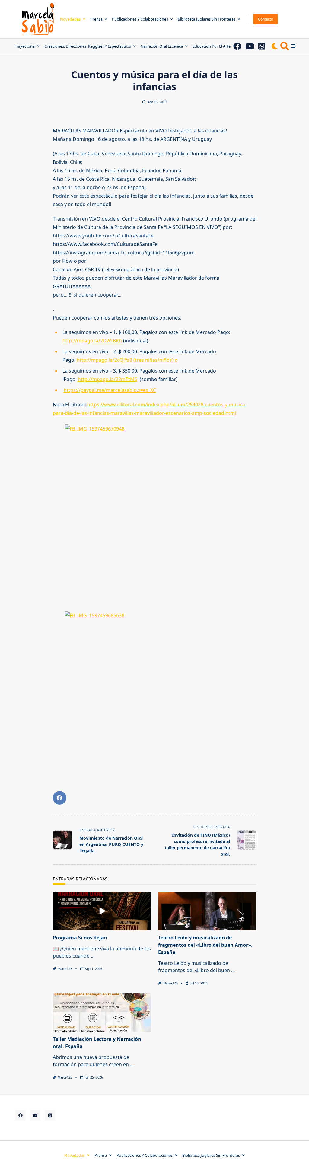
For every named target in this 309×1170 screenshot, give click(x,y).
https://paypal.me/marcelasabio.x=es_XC (110, 390)
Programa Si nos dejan (80, 937)
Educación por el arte (212, 46)
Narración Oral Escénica (162, 46)
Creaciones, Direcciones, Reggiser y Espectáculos (87, 46)
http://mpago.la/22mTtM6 (107, 379)
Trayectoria (25, 46)
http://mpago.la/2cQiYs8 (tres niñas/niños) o (127, 360)
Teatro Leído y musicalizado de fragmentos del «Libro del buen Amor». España (205, 944)
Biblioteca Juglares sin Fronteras (206, 19)
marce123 (65, 969)
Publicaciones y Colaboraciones (140, 19)
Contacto (265, 19)
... (92, 955)
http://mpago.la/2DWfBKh (92, 340)
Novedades (70, 19)
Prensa (96, 19)
